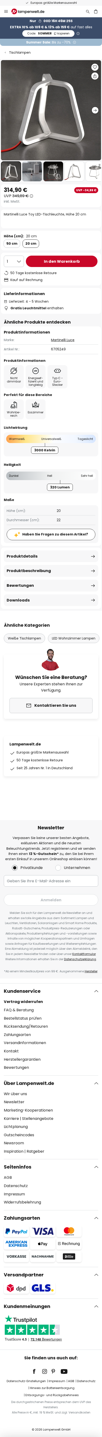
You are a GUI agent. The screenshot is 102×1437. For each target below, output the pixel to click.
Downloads (18, 600)
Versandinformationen (25, 1043)
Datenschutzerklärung (80, 959)
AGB (8, 1177)
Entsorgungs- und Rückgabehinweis (52, 1395)
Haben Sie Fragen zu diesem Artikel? (55, 534)
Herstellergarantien (22, 1059)
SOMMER (48, 33)
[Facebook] (37, 1371)
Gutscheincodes (19, 1135)
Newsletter (14, 1102)
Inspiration (13, 1151)
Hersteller (91, 971)
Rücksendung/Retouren (26, 1026)
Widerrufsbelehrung (22, 1202)
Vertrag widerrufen (23, 1001)
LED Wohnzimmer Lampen (73, 638)
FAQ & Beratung (19, 1010)
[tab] (51, 1029)
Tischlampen (20, 52)
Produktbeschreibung (29, 570)
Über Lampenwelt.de (29, 1083)
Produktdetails (22, 556)
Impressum (14, 1194)
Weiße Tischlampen (24, 638)
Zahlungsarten (17, 1034)
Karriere (11, 1118)
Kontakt (11, 1051)
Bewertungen (20, 585)
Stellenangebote (37, 1118)
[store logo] (30, 11)
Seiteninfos (17, 1167)
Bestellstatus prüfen (23, 1018)
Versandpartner (24, 1274)
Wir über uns (15, 1094)
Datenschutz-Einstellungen (26, 1381)
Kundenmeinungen (27, 1306)
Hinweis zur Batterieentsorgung (52, 1388)
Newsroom (14, 1143)
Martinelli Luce (62, 340)
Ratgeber (35, 1151)
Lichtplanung (16, 1126)
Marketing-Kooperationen (28, 1110)
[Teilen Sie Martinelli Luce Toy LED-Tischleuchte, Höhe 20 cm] (94, 76)
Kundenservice (22, 991)
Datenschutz (16, 1186)
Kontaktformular (84, 954)
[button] (11, 171)
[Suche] (88, 11)
